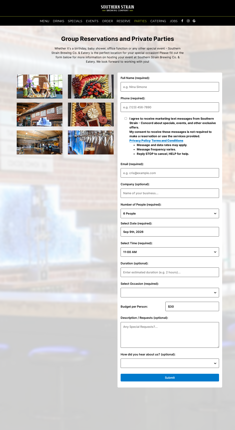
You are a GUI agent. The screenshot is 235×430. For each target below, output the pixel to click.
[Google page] (194, 21)
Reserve (124, 21)
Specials (75, 21)
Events (92, 21)
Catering (158, 21)
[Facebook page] (182, 21)
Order (107, 21)
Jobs (174, 21)
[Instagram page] (188, 21)
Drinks (58, 21)
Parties (140, 21)
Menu (44, 21)
